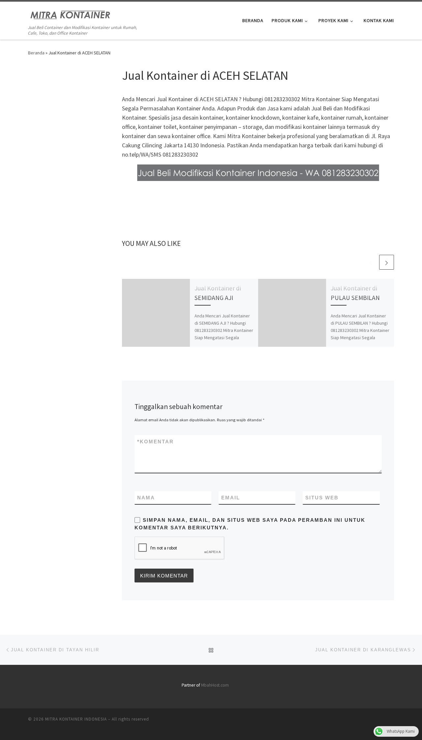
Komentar (155, 441)
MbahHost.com (215, 685)
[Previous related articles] (370, 262)
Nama (146, 497)
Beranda (36, 53)
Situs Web (322, 497)
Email (230, 497)
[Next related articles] (386, 262)
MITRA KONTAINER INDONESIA (76, 719)
